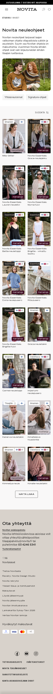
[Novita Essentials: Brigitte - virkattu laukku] (39, 233)
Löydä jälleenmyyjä (12, 596)
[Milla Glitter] (13, 139)
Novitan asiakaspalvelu (13, 530)
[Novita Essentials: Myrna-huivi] (39, 185)
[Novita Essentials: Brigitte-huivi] (13, 327)
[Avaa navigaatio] (6, 9)
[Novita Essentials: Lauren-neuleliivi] (13, 185)
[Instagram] (36, 653)
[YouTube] (26, 653)
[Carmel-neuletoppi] (13, 374)
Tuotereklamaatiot (11, 549)
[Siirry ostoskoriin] (49, 9)
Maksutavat (8, 591)
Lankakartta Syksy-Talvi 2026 (18, 610)
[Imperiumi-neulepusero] (39, 374)
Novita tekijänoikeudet (14, 668)
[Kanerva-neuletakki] (13, 420)
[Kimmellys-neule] (13, 466)
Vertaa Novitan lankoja (14, 615)
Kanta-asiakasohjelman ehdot (18, 680)
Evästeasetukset (36, 662)
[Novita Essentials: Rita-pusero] (39, 281)
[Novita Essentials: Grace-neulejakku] (39, 139)
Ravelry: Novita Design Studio (18, 576)
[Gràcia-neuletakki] (39, 327)
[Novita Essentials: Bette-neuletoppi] (13, 233)
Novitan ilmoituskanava (14, 605)
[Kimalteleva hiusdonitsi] (39, 420)
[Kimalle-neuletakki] (39, 466)
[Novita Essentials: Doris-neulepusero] (13, 281)
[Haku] (43, 9)
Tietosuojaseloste (12, 662)
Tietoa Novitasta (11, 571)
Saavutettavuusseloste (15, 674)
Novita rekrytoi (10, 581)
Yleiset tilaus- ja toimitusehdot (18, 586)
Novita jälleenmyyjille (13, 600)
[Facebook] (17, 653)
